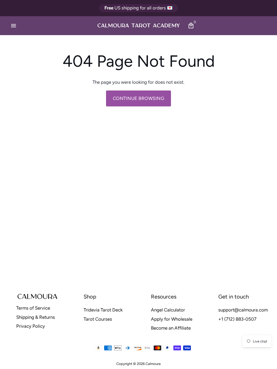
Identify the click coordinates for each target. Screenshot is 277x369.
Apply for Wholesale (171, 319)
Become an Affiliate (171, 328)
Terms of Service (33, 308)
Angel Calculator (168, 310)
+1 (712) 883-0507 (237, 319)
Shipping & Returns (35, 317)
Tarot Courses (98, 319)
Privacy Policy (30, 326)
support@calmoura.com (243, 310)
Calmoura (153, 364)
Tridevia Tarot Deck (103, 310)
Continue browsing (138, 98)
